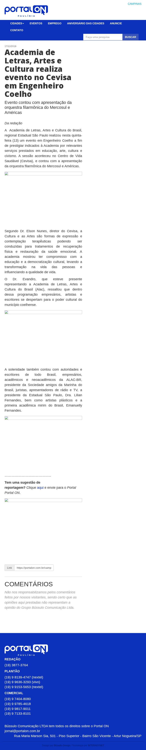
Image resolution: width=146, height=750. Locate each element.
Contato (16, 30)
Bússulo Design (62, 745)
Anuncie (116, 23)
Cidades (16, 23)
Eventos (36, 23)
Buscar (130, 37)
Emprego (54, 23)
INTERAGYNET (96, 745)
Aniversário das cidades (85, 23)
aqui (40, 487)
